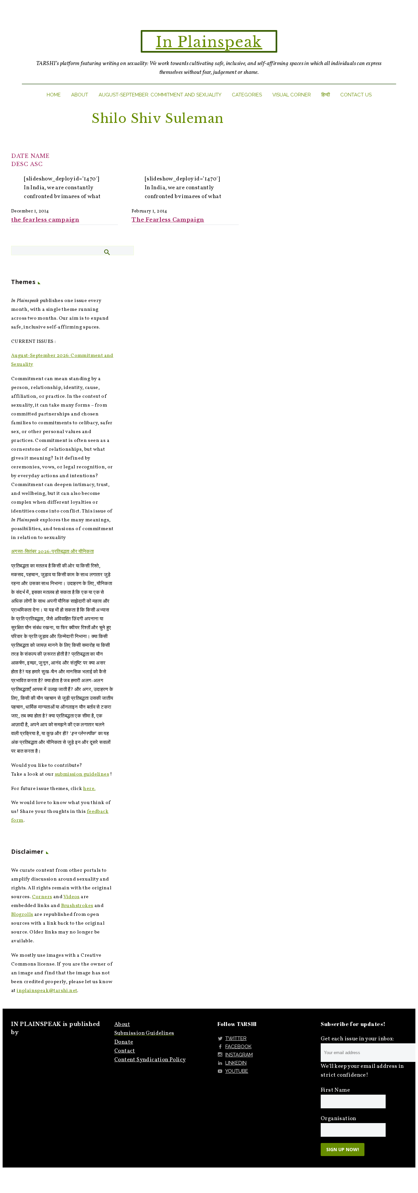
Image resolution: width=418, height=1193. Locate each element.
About (79, 95)
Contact (124, 1051)
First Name (335, 1090)
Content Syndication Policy (149, 1060)
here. (89, 788)
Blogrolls (22, 914)
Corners (42, 897)
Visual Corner (291, 95)
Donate (123, 1042)
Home (54, 95)
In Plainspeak (209, 42)
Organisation (338, 1118)
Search (107, 252)
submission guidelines (82, 774)
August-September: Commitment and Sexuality (160, 95)
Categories (247, 95)
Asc (36, 164)
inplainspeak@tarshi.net (47, 990)
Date (20, 156)
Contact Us (356, 95)
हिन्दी (325, 95)
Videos (71, 897)
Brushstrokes (77, 905)
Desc (19, 164)
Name (40, 156)
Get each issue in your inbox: (357, 1039)
